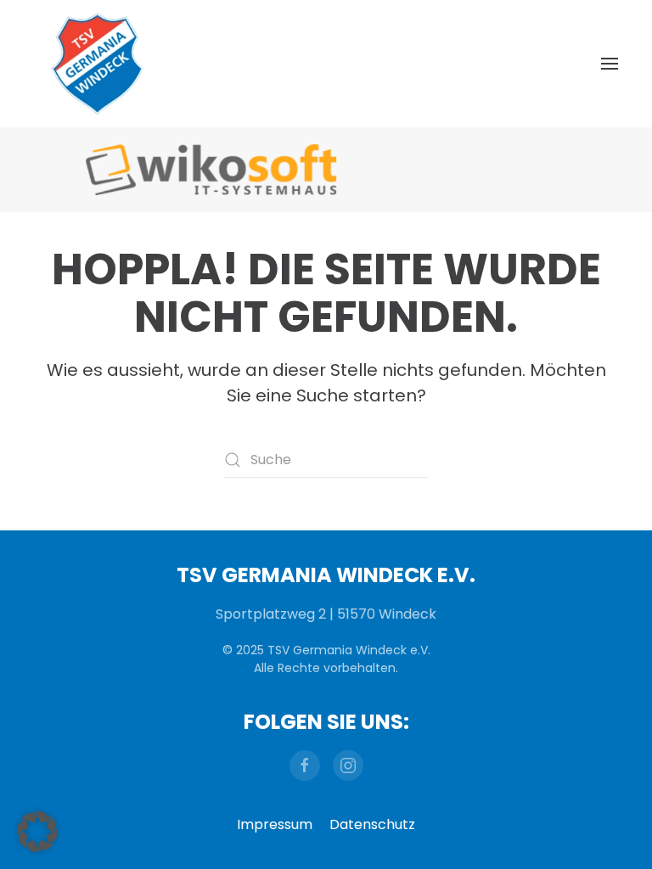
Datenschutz (372, 824)
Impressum (274, 824)
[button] (609, 64)
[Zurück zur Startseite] (97, 63)
